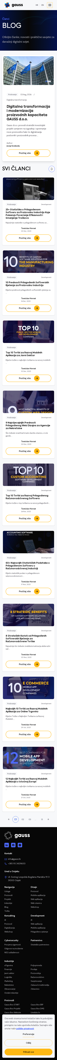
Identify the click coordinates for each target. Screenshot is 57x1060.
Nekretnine (9, 985)
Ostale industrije (11, 993)
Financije (8, 969)
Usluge (7, 891)
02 (23, 819)
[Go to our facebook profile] (13, 845)
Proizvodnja (36, 973)
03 (30, 819)
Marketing (8, 981)
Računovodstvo (37, 977)
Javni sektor (9, 973)
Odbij (28, 1042)
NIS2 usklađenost (11, 952)
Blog (6, 907)
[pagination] (48, 819)
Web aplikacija (36, 899)
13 (42, 819)
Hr (37, 5)
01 (15, 819)
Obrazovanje (9, 989)
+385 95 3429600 (16, 863)
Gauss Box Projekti (12, 1008)
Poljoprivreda (36, 965)
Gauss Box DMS (37, 1008)
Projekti (7, 899)
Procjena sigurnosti (12, 944)
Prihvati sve (28, 1052)
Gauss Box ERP (37, 1004)
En (43, 5)
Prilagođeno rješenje (39, 931)
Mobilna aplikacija (38, 895)
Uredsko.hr (35, 1012)
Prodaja (34, 969)
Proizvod (8, 924)
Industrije (8, 903)
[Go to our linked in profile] (6, 845)
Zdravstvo (35, 989)
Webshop (8, 931)
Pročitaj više (25, 153)
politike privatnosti (25, 1028)
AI (5, 920)
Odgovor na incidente (13, 948)
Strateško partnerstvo (40, 944)
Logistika (8, 977)
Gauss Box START (12, 1004)
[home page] (13, 5)
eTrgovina (8, 965)
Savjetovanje (36, 981)
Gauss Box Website (12, 1012)
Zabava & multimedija (40, 985)
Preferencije (28, 1034)
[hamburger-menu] (50, 5)
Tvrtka (7, 911)
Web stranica (36, 903)
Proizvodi (8, 895)
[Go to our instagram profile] (20, 845)
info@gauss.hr (14, 859)
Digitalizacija (9, 928)
